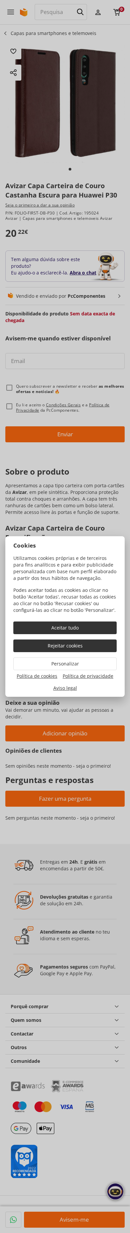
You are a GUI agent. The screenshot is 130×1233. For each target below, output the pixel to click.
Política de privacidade (88, 676)
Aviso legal (65, 688)
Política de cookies (37, 676)
